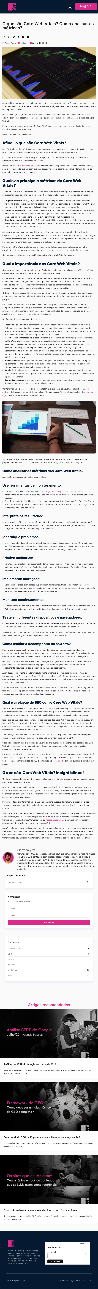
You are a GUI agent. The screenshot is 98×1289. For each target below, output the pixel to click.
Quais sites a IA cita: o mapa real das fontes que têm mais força (40, 1210)
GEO (10, 954)
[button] (70, 7)
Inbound (11, 964)
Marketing (12, 970)
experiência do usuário (30, 165)
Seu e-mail (52, 1252)
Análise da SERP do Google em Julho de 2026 (30, 1064)
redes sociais (58, 761)
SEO (40, 729)
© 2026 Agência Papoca (16, 1280)
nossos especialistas (55, 820)
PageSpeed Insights (55, 491)
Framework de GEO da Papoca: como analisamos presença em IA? (42, 1137)
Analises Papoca (15, 948)
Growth (11, 959)
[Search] (88, 882)
